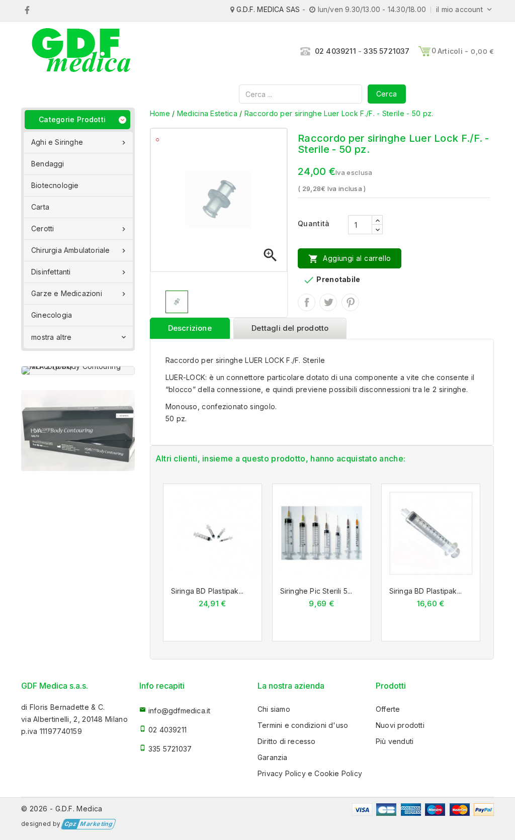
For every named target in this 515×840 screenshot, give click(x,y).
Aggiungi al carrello (349, 259)
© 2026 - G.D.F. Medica (62, 808)
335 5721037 (386, 51)
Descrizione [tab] (190, 328)
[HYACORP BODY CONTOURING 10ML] (78, 430)
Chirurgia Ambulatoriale (79, 250)
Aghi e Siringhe (79, 142)
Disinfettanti (79, 271)
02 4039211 (335, 51)
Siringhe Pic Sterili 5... (316, 591)
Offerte (388, 709)
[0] (424, 51)
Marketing (88, 823)
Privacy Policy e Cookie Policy (310, 773)
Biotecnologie (55, 185)
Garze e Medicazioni (79, 293)
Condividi (306, 302)
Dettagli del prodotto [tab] (289, 328)
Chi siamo (274, 709)
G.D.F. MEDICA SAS (268, 9)
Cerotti (79, 228)
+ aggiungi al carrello (201, 536)
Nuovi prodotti (400, 725)
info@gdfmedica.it (179, 710)
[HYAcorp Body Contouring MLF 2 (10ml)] (78, 370)
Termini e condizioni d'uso (303, 725)
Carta (40, 207)
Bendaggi (47, 163)
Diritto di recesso (287, 741)
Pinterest (350, 302)
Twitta (328, 302)
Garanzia (273, 757)
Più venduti (394, 741)
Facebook (27, 10)
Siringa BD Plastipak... (207, 591)
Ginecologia (51, 315)
